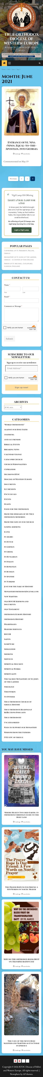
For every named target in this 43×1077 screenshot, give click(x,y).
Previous (13, 178)
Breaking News (11, 449)
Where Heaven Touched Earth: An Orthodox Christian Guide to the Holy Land (21, 814)
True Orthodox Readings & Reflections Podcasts (18, 711)
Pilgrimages (10, 624)
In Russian (9, 571)
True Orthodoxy (12, 717)
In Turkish (9, 581)
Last (24, 292)
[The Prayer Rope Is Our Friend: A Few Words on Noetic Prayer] (21, 855)
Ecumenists (10, 489)
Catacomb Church (13, 459)
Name (7, 285)
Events (7, 499)
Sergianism (9, 649)
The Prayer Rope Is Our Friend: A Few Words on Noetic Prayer (21, 888)
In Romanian (10, 566)
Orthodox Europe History (17, 614)
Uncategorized (11, 722)
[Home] (4, 63)
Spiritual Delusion (13, 664)
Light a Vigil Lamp (21, 230)
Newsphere (15, 1074)
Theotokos (9, 691)
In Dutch (8, 542)
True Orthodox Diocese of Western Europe (21, 39)
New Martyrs (10, 596)
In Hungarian (10, 556)
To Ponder (9, 696)
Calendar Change (13, 454)
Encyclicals (10, 494)
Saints (7, 639)
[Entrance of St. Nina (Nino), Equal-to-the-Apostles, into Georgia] (21, 112)
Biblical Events (12, 444)
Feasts (7, 504)
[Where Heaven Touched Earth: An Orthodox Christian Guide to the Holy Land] (21, 781)
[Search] (39, 63)
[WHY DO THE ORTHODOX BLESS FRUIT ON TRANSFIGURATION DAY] (21, 928)
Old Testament (11, 609)
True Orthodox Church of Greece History (18, 703)
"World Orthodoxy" (14, 424)
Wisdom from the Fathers (17, 732)
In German (9, 547)
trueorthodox (26, 154)
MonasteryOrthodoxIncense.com (21, 591)
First (5, 292)
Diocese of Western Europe (18, 479)
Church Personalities (15, 464)
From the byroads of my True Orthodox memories (19, 515)
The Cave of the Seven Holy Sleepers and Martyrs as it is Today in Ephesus (21, 1043)
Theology (9, 687)
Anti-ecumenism (12, 439)
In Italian (9, 561)
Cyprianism (9, 469)
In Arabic (8, 537)
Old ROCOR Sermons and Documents (16, 603)
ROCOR (7, 634)
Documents (10, 484)
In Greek (8, 551)
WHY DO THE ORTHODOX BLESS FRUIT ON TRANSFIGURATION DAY (21, 960)
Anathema (9, 434)
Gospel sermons (12, 527)
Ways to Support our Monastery (20, 727)
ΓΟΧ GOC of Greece (13, 737)
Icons (7, 532)
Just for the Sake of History (18, 586)
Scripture (9, 644)
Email (7, 297)
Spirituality (10, 674)
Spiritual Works (12, 669)
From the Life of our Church (19, 522)
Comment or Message (13, 306)
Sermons (8, 654)
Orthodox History (13, 619)
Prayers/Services (13, 629)
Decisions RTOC (12, 474)
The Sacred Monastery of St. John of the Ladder (21, 680)
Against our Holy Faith (16, 429)
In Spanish (9, 576)
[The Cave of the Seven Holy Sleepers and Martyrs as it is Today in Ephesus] (21, 1004)
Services (8, 659)
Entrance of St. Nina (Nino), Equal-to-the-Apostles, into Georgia (22, 145)
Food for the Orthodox (16, 509)
